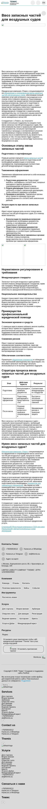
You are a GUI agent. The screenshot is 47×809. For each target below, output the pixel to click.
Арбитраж (36, 609)
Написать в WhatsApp (33, 549)
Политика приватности (11, 588)
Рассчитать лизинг (9, 597)
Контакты (26, 583)
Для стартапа (7, 609)
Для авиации (23, 614)
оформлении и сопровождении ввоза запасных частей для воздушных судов (22, 94)
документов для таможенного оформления (21, 484)
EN (44, 3)
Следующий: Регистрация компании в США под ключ (23, 527)
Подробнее (25, 681)
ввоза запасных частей (33, 158)
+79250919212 (12, 549)
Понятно (5, 685)
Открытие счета (8, 614)
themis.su (37, 657)
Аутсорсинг (24, 619)
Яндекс (5, 635)
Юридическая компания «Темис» (15, 452)
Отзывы (16, 583)
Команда (5, 583)
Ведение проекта (9, 619)
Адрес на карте (12, 559)
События (36, 588)
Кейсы (26, 588)
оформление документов (22, 360)
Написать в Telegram (14, 554)
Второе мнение (22, 609)
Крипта (35, 619)
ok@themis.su (34, 554)
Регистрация (37, 614)
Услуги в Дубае (8, 623)
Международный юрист (27, 623)
